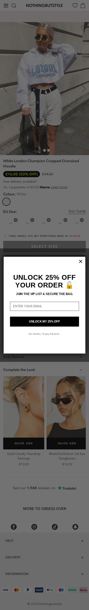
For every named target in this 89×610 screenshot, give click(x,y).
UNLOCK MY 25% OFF (44, 321)
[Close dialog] (80, 261)
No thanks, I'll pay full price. (44, 333)
